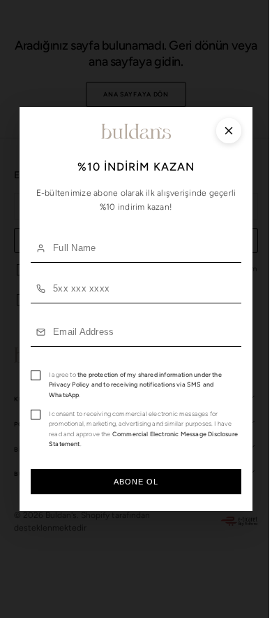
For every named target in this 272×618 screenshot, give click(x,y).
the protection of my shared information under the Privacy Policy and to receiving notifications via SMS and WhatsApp (135, 384)
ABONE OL (130, 481)
